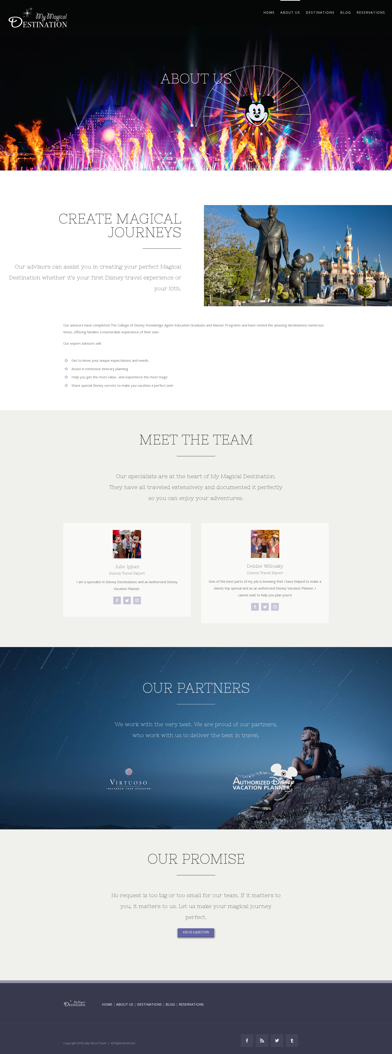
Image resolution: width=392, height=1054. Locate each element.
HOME (107, 1004)
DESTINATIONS (149, 1004)
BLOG (170, 1004)
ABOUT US (124, 1004)
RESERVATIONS (191, 1004)
